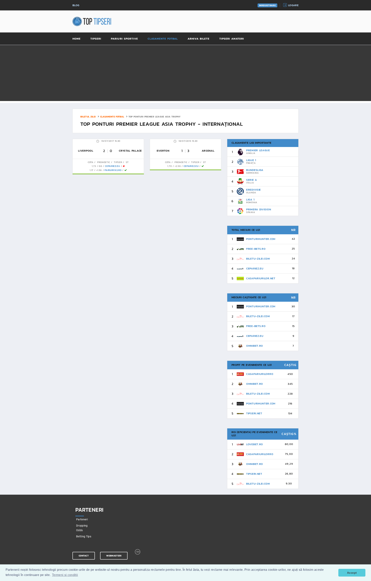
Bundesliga (254, 170)
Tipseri (95, 39)
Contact (84, 555)
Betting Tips (83, 536)
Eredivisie (253, 190)
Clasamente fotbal (163, 39)
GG (100, 166)
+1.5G (99, 170)
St (127, 162)
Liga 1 (250, 200)
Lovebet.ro (254, 444)
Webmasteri (113, 555)
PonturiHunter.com (261, 239)
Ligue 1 (251, 160)
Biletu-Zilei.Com (258, 259)
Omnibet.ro (254, 346)
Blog (75, 5)
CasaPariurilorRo (259, 374)
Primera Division (258, 209)
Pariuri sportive (124, 39)
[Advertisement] (185, 74)
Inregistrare (267, 5)
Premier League (258, 150)
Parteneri (82, 519)
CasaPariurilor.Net (260, 278)
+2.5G (178, 166)
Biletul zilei (88, 116)
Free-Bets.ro (255, 249)
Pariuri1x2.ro (113, 170)
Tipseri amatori (231, 39)
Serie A (251, 180)
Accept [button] (352, 572)
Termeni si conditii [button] (65, 575)
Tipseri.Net (254, 413)
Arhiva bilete (199, 39)
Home (76, 39)
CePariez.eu (112, 166)
